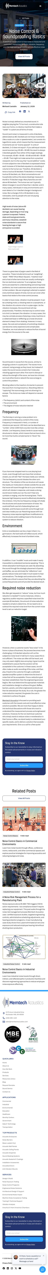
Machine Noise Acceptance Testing (14, 1198)
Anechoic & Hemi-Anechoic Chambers (15, 1207)
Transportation (7, 1127)
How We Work (7, 1069)
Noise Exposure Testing (10, 1182)
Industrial (5, 1104)
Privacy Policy (30, 770)
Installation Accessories (10, 1162)
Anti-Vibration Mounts (10, 1169)
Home (4, 1062)
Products (5, 1072)
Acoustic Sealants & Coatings (12, 1159)
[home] (15, 6)
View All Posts (24, 56)
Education (5, 1111)
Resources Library (8, 1079)
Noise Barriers (7, 1140)
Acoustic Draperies (9, 1153)
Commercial (6, 1101)
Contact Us (6, 1092)
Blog (4, 1082)
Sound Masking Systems (11, 1156)
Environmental (7, 1108)
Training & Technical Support (12, 1201)
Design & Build (7, 1178)
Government (6, 1121)
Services (5, 1075)
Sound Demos (7, 1088)
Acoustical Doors (8, 1166)
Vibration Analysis (8, 1204)
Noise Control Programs (10, 1185)
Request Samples (8, 1085)
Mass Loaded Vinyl (9, 1143)
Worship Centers (8, 1117)
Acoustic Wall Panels (9, 1146)
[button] (40, 6)
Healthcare (6, 1114)
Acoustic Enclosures (9, 1136)
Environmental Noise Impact (12, 1195)
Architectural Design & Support (13, 1191)
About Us (5, 1066)
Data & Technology (9, 1124)
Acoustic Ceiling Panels (10, 1149)
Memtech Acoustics (10, 700)
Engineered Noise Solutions (12, 1188)
